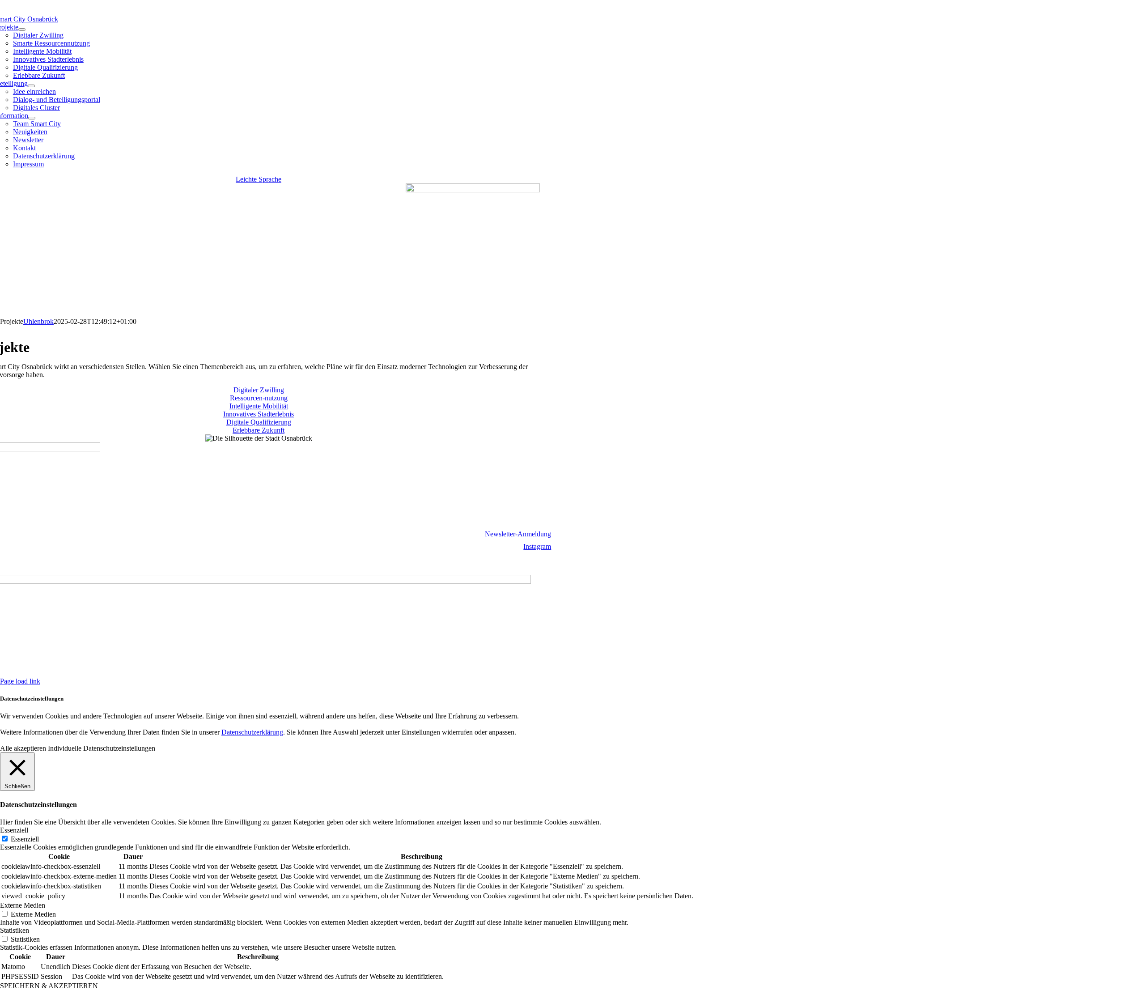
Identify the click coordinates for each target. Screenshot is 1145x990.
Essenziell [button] (14, 830)
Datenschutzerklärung (71, 561)
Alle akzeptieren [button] (23, 748)
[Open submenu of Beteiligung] (31, 86)
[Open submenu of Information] (31, 118)
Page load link (20, 681)
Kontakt (24, 561)
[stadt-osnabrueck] (473, 190)
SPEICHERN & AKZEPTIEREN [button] (49, 986)
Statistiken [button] (14, 930)
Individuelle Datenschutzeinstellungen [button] (101, 748)
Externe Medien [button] (22, 905)
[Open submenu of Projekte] (21, 29)
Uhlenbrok (38, 321)
